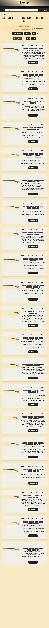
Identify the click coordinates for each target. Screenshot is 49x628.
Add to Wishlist (33, 62)
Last (33, 38)
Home (2, 14)
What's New (8, 6)
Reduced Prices (24, 6)
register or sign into (38, 28)
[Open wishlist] (40, 10)
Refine (34, 33)
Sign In (40, 6)
